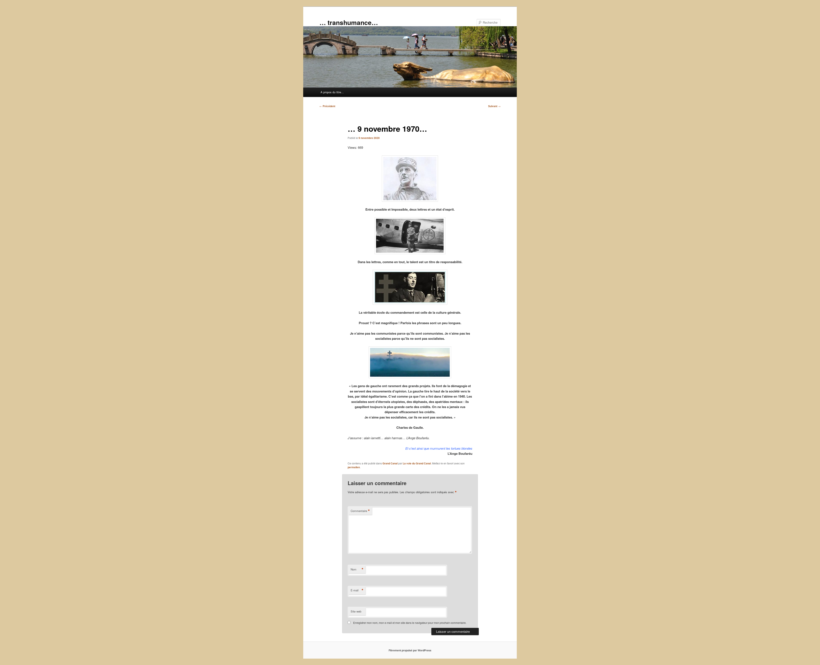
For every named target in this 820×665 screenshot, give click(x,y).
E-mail (357, 590)
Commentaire (360, 511)
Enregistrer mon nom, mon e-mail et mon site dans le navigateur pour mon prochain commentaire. (409, 622)
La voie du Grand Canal (417, 463)
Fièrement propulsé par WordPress (410, 650)
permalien (354, 467)
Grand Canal (390, 463)
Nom (357, 569)
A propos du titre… (332, 92)
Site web (356, 611)
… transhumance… (348, 22)
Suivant (494, 106)
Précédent (327, 106)
